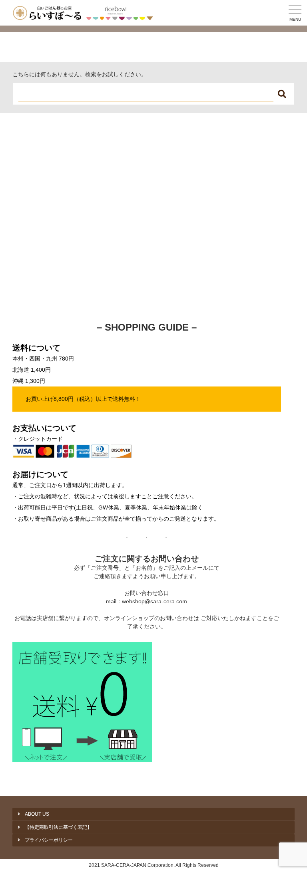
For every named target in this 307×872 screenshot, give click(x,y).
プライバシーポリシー (49, 840)
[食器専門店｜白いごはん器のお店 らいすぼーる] (84, 13)
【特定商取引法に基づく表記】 (58, 827)
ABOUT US (37, 814)
